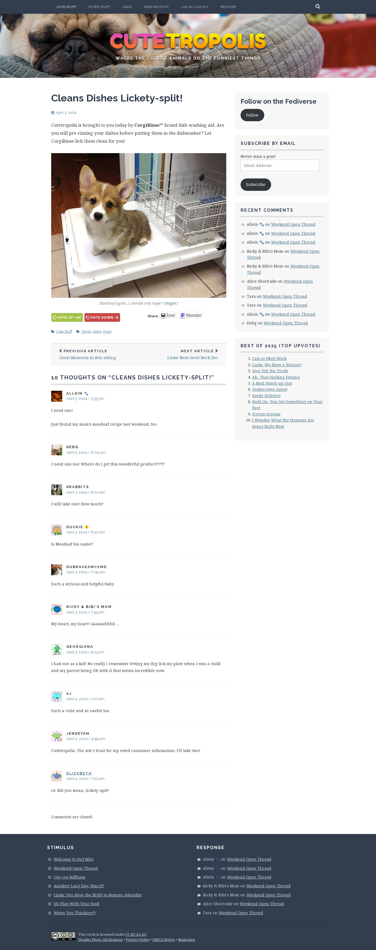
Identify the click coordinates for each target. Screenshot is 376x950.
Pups (107, 331)
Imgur (170, 303)
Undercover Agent (269, 389)
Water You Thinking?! (75, 912)
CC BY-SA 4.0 (136, 934)
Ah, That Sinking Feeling (276, 377)
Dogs (97, 331)
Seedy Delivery (266, 395)
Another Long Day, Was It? (79, 885)
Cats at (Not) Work (269, 358)
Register (228, 7)
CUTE (188, 41)
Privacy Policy (137, 939)
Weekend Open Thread (293, 224)
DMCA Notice (163, 939)
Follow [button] (252, 115)
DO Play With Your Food (76, 903)
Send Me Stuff (156, 7)
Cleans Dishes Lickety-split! (117, 98)
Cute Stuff (66, 7)
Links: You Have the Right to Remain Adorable (98, 894)
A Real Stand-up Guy (272, 383)
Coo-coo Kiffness (69, 877)
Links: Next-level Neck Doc (192, 354)
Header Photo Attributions (100, 939)
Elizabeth (79, 773)
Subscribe (255, 184)
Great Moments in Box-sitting (87, 354)
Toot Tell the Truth (270, 370)
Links (127, 7)
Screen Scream (266, 414)
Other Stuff (99, 7)
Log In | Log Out (194, 7)
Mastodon (186, 939)
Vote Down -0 (104, 317)
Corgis (86, 331)
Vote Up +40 (69, 317)
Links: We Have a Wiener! (277, 364)
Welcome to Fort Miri (74, 859)
